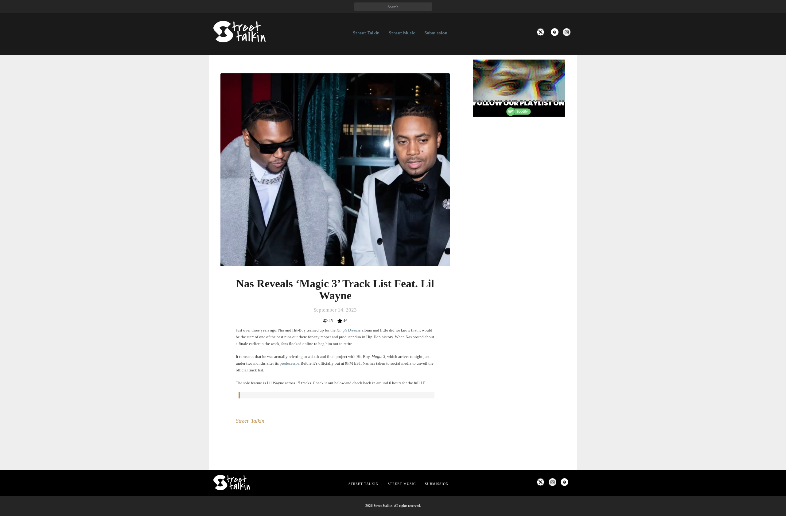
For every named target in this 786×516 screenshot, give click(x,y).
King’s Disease (349, 330)
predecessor (289, 363)
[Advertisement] (518, 223)
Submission (435, 32)
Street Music (402, 32)
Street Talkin (366, 32)
